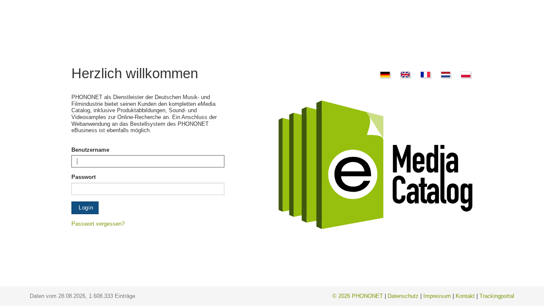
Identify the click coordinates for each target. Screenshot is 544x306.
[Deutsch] (384, 73)
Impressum (437, 296)
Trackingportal (496, 296)
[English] (404, 73)
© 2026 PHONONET (357, 296)
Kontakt (465, 296)
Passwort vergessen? (98, 224)
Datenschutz (403, 296)
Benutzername (90, 150)
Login (85, 207)
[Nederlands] (444, 73)
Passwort (83, 177)
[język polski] (464, 73)
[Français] (424, 73)
